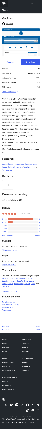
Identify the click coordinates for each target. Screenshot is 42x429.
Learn (4, 359)
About (4, 339)
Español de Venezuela (25, 281)
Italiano (5, 284)
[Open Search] (32, 3)
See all (37, 235)
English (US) (23, 278)
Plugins (25, 347)
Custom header (8, 164)
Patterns (25, 351)
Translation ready (29, 167)
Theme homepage (9, 92)
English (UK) (13, 278)
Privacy (5, 351)
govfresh (9, 24)
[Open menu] (38, 3)
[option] (7, 185)
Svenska (5, 286)
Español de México (9, 281)
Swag (25, 370)
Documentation (8, 362)
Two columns (7, 170)
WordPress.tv (9, 370)
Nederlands (18, 284)
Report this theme (9, 265)
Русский (27, 284)
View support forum (9, 250)
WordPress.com (9, 378)
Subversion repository (10, 305)
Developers (7, 366)
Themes (5, 10)
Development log (8, 302)
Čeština (5, 278)
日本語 (10, 284)
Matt (5, 382)
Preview (10, 62)
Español (31, 278)
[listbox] (21, 185)
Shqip (33, 284)
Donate (26, 366)
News (4, 343)
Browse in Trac (7, 307)
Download (30, 62)
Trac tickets (6, 310)
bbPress (6, 385)
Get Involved (27, 359)
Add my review (7, 235)
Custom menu (19, 164)
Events (25, 362)
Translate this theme (9, 291)
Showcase (26, 339)
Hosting (5, 347)
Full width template (15, 167)
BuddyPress (8, 389)
